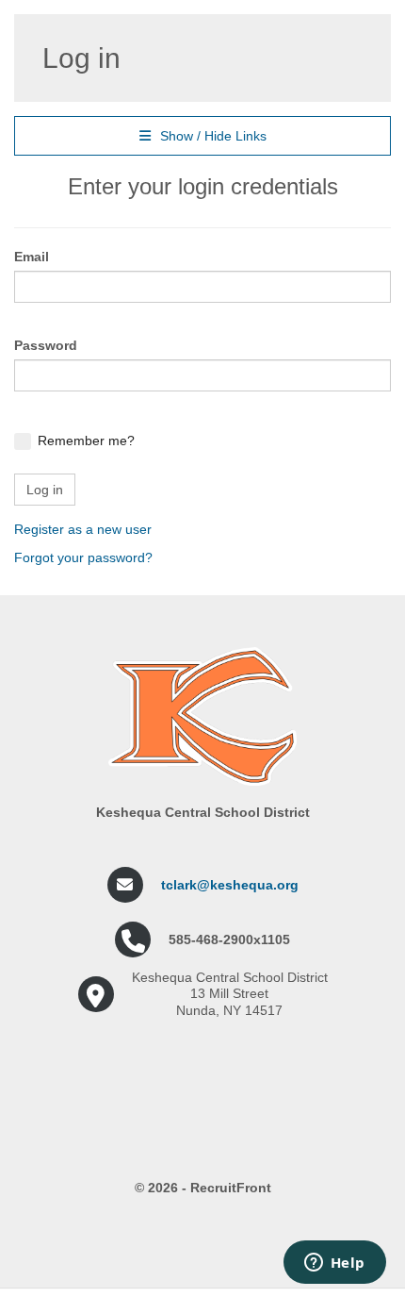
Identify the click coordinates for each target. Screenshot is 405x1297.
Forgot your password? (83, 557)
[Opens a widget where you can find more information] (334, 1264)
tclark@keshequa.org (230, 884)
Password (45, 345)
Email (31, 256)
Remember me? (86, 440)
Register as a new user (83, 529)
